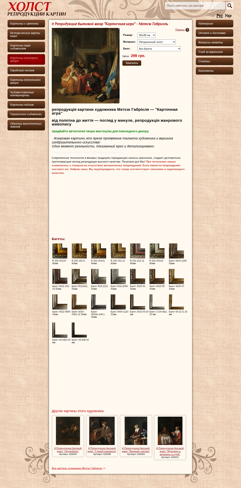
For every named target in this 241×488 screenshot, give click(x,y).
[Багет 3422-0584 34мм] (59, 301)
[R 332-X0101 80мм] (98, 251)
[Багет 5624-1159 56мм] (176, 251)
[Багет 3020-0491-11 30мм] (79, 301)
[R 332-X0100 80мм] (59, 251)
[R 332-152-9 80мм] (79, 251)
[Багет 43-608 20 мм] (79, 330)
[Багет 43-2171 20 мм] (176, 301)
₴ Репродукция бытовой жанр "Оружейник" (68, 450)
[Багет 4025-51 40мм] (137, 276)
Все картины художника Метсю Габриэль (77, 468)
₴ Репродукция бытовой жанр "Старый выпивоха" (102, 450)
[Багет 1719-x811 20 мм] (157, 301)
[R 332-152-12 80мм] (118, 251)
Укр (228, 16)
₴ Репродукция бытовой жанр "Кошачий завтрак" (136, 450)
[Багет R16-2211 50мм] (98, 276)
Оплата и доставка (212, 33)
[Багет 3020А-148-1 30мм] (98, 301)
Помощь (180, 29)
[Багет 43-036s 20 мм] (59, 330)
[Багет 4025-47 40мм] (176, 276)
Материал (205, 23)
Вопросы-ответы (210, 42)
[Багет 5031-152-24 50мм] (59, 276)
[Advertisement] (120, 206)
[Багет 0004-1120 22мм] (118, 301)
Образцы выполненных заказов (26, 125)
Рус (220, 16)
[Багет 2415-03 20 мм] (137, 301)
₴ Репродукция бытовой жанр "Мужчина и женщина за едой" (170, 451)
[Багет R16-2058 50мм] (118, 276)
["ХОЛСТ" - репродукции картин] (37, 9)
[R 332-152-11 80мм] (137, 251)
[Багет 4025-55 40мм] (157, 276)
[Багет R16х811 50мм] (79, 276)
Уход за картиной (210, 51)
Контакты (206, 70)
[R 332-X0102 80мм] (157, 251)
